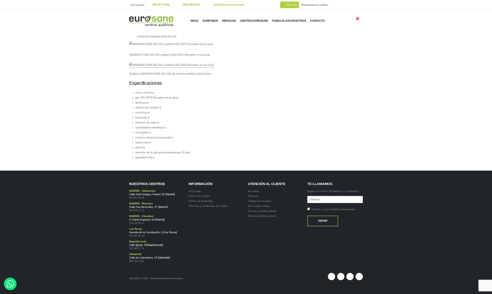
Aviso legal (195, 191)
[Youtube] (353, 5)
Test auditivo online (258, 206)
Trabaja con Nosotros (289, 20)
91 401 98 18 (136, 197)
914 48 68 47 (137, 223)
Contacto (317, 20)
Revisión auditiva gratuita (262, 216)
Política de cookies (199, 196)
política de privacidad (344, 209)
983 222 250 (136, 261)
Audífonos (210, 20)
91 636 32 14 (137, 235)
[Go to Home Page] (130, 36)
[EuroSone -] (151, 21)
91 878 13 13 (137, 210)
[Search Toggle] (335, 21)
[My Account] (345, 21)
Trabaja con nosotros (259, 201)
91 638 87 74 (136, 248)
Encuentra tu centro (315, 4)
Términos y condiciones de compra (208, 206)
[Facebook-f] (340, 276)
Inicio (194, 20)
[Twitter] (345, 5)
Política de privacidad (201, 201)
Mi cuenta (253, 191)
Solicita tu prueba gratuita (262, 211)
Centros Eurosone (254, 20)
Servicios (229, 20)
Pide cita (253, 196)
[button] (289, 5)
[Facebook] (337, 5)
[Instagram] (361, 5)
